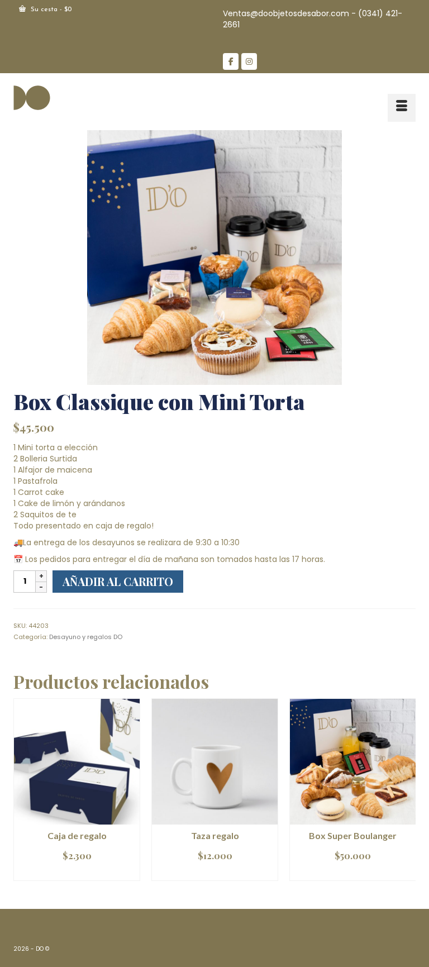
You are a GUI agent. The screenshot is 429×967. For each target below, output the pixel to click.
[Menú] (402, 108)
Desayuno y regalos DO (85, 636)
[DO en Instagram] (249, 61)
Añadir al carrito (118, 581)
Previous (23, 795)
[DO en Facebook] (231, 61)
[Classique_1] (214, 257)
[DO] (214, 97)
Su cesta (50, 9)
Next (406, 795)
